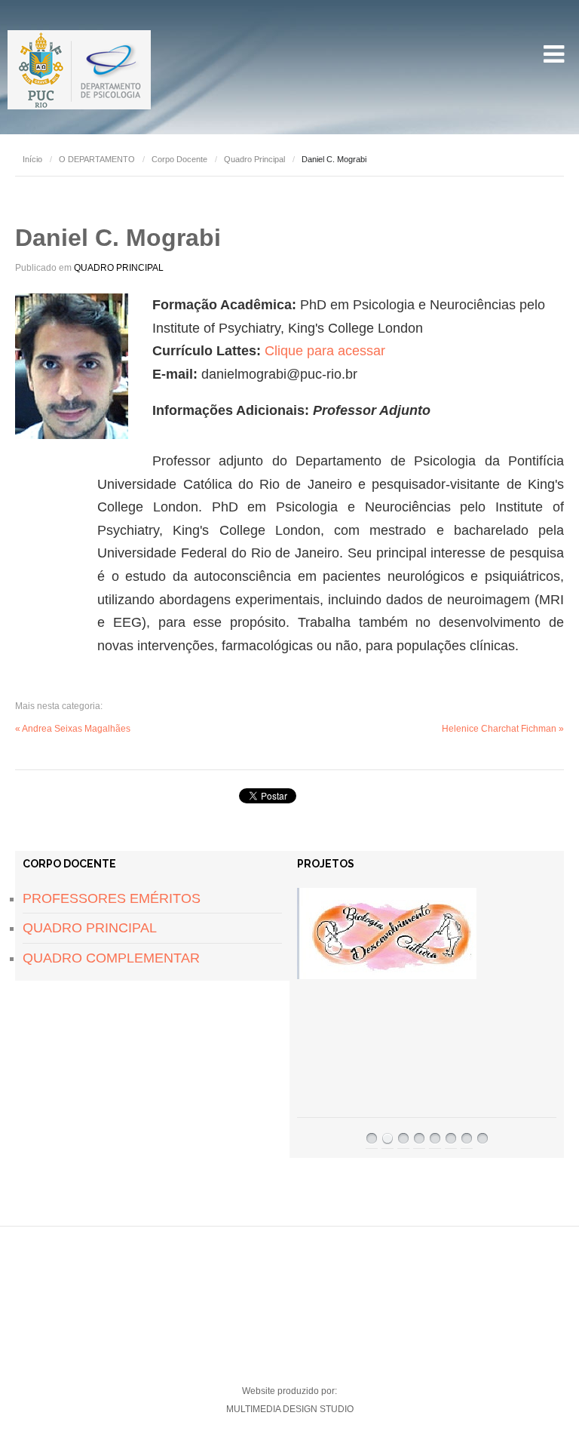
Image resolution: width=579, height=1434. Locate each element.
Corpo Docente (179, 159)
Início (32, 159)
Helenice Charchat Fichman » (503, 728)
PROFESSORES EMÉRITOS (112, 898)
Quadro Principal (254, 159)
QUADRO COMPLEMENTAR (111, 958)
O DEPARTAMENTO (97, 159)
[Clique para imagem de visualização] (71, 366)
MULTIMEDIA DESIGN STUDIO (290, 1409)
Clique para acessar (325, 350)
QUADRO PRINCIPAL (119, 268)
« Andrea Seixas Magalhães (72, 728)
